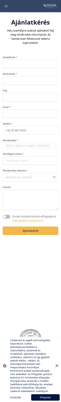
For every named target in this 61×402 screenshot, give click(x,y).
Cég (5, 90)
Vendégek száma (13, 153)
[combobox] (29, 145)
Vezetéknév (10, 57)
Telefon (8, 123)
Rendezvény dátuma (15, 170)
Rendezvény (10, 140)
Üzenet (7, 187)
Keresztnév (10, 73)
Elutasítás (15, 397)
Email (7, 107)
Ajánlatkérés (30, 231)
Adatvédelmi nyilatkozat (27, 220)
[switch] (6, 217)
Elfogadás (45, 397)
